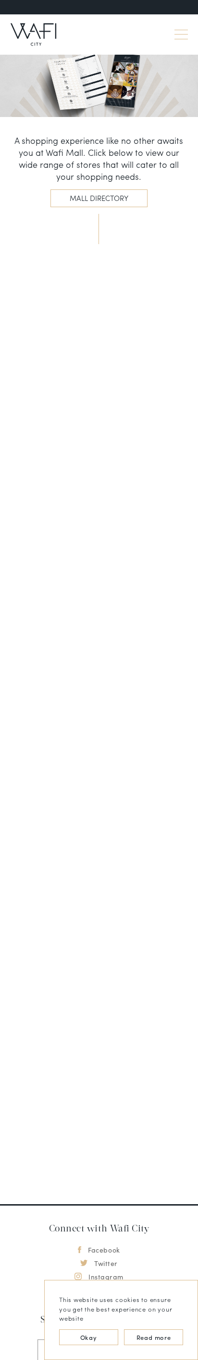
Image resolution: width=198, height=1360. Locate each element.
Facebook (104, 1249)
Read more (153, 1337)
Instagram (106, 1276)
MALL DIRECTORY (99, 198)
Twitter (106, 1263)
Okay (88, 1337)
